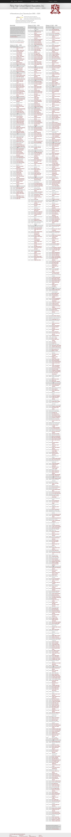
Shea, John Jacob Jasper (56, 459)
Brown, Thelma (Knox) (55, 153)
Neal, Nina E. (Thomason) (38, 211)
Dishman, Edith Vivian (37, 133)
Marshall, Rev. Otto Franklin (56, 345)
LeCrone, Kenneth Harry (56, 525)
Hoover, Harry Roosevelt (56, 45)
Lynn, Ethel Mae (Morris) (56, 428)
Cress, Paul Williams (55, 158)
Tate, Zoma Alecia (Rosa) (38, 122)
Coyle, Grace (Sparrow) (38, 153)
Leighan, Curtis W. (55, 618)
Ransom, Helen (18, 172)
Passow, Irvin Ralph (55, 540)
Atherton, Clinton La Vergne (20, 75)
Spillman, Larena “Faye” (56, 645)
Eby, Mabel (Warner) (55, 758)
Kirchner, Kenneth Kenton (38, 141)
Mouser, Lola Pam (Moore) (56, 65)
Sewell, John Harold (55, 72)
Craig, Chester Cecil (55, 304)
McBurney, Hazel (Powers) (38, 58)
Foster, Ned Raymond (55, 500)
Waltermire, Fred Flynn (37, 220)
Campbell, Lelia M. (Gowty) (56, 676)
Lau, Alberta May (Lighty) (56, 248)
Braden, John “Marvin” (55, 144)
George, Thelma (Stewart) (56, 593)
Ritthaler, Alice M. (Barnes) (20, 127)
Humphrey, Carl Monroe (56, 417)
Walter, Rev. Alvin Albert (56, 733)
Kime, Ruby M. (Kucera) (56, 700)
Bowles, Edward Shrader (38, 231)
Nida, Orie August (55, 720)
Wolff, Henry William (55, 562)
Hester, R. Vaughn (37, 235)
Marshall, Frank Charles (56, 183)
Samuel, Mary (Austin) (37, 100)
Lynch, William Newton (55, 788)
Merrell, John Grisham (55, 629)
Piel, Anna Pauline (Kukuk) (56, 725)
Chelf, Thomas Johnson (56, 211)
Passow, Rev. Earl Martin (56, 367)
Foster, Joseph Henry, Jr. (38, 159)
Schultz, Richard (19, 173)
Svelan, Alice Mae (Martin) (56, 371)
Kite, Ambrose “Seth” (55, 49)
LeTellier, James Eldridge (56, 701)
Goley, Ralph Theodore (55, 101)
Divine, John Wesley (55, 220)
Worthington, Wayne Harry (20, 146)
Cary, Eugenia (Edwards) (38, 183)
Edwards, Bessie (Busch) (38, 39)
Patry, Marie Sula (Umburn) (56, 188)
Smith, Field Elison (19, 62)
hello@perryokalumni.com (32, 836)
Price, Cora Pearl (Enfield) (20, 91)
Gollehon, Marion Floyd (20, 122)
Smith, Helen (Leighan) (55, 463)
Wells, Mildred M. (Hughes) (56, 279)
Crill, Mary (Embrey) (55, 159)
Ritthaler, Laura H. (55, 452)
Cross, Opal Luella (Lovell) (56, 493)
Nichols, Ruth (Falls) (19, 171)
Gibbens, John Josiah (19, 80)
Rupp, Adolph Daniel (55, 550)
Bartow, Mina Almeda (55, 293)
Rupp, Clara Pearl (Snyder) (56, 808)
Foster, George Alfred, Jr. (56, 231)
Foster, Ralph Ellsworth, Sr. (20, 157)
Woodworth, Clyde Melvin (20, 132)
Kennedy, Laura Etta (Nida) (56, 180)
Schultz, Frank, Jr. (37, 172)
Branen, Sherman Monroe (56, 209)
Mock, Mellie (18, 126)
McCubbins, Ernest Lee (38, 246)
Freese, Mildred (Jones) (20, 118)
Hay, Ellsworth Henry (55, 413)
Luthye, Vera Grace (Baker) (56, 526)
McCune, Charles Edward (20, 86)
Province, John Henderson (56, 638)
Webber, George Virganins (38, 106)
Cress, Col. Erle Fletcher (38, 48)
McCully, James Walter (55, 433)
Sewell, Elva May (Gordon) (56, 458)
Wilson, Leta (54, 380)
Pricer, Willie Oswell (55, 799)
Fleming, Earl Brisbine (19, 156)
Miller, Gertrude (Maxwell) (56, 436)
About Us (15, 1)
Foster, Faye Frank (37, 49)
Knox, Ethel (36, 199)
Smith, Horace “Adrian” (56, 127)
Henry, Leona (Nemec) (55, 509)
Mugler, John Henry (55, 118)
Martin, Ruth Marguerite (56, 252)
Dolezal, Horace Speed (37, 86)
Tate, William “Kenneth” (56, 650)
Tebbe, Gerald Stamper (38, 63)
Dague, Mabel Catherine (20, 76)
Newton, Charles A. (55, 122)
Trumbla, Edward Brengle (56, 277)
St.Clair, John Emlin (37, 105)
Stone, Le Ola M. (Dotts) (56, 731)
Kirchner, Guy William (37, 40)
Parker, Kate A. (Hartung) (56, 261)
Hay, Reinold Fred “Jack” (56, 415)
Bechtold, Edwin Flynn (55, 29)
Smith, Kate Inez (19, 143)
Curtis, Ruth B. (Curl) (55, 217)
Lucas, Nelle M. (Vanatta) (20, 162)
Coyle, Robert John (55, 216)
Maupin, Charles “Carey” (20, 141)
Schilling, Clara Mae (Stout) (56, 728)
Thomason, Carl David (55, 199)
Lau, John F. (54, 341)
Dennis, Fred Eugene (19, 152)
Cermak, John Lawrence (56, 395)
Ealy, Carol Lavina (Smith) (56, 225)
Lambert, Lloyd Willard (55, 54)
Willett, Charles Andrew (20, 131)
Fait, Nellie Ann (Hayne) (56, 164)
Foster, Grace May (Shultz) (56, 100)
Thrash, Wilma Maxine (55, 655)
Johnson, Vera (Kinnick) (56, 108)
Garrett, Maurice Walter (56, 686)
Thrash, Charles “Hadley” (56, 818)
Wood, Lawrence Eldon (37, 256)
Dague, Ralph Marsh (37, 112)
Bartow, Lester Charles (38, 127)
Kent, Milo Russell (55, 783)
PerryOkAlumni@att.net (13, 36)
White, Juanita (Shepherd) (56, 139)
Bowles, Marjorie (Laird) (56, 675)
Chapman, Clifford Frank (20, 50)
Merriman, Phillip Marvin (56, 712)
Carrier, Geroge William (56, 33)
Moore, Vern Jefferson (55, 717)
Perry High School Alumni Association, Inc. (55, 8)
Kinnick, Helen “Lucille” (20, 85)
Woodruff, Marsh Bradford (38, 79)
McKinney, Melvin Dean (38, 43)
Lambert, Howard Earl (19, 192)
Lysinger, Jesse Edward (20, 56)
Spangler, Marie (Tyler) (20, 111)
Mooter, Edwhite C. (55, 792)
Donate (36, 1)
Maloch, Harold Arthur (55, 705)
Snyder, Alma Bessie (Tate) (56, 133)
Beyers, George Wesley (20, 148)
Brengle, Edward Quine (38, 81)
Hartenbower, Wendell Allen (56, 597)
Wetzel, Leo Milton (55, 82)
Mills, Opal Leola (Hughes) (56, 437)
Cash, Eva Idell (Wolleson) (56, 298)
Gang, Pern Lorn (54, 773)
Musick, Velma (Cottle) (55, 359)
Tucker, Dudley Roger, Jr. (56, 560)
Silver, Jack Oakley (55, 643)
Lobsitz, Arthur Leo (19, 70)
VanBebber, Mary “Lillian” (56, 659)
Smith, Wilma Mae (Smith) (56, 813)
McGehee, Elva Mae (55, 116)
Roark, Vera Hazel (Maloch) (56, 123)
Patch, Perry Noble (55, 369)
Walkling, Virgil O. (55, 732)
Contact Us (50, 1)
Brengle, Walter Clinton (38, 110)
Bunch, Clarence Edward (56, 746)
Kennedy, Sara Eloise (55, 335)
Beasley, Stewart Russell (56, 741)
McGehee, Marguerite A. (56, 253)
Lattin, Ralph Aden (19, 105)
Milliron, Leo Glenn (55, 350)
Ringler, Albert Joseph (37, 61)
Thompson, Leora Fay (55, 76)
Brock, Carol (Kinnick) (55, 90)
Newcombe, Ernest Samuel (56, 66)
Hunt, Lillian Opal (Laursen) (56, 514)
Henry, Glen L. (54, 598)
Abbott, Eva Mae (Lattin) (56, 289)
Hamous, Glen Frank (55, 594)
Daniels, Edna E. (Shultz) (56, 401)
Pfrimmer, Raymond (55, 723)
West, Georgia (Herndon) (38, 44)
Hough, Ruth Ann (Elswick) (56, 235)
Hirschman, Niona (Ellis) (20, 123)
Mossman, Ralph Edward (56, 117)
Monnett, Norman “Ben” (20, 90)
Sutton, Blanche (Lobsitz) (20, 197)
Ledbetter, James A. (55, 55)
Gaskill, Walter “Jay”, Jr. (56, 319)
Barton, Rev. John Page (20, 187)
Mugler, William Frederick (56, 635)
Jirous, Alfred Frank (55, 331)
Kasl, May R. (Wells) (19, 191)
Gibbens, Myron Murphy (20, 121)
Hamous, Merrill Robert (56, 325)
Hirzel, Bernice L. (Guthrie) (38, 194)
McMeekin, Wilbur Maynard (56, 346)
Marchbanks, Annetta (55, 706)
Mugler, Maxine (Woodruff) (56, 257)
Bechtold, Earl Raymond (38, 128)
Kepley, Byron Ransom (55, 784)
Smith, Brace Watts (55, 556)
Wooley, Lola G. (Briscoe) (20, 96)
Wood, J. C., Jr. (54, 85)
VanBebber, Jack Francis (56, 658)
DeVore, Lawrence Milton (56, 756)
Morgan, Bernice (19, 57)
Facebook (55, 1)
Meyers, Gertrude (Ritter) (56, 256)
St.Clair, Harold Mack (37, 121)
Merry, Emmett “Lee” (55, 349)
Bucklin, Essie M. (19, 151)
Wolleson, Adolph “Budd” (56, 820)
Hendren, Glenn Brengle (56, 170)
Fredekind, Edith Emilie (55, 685)
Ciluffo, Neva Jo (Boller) (56, 396)
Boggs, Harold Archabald (56, 143)
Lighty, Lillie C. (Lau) (55, 702)
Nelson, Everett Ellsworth (20, 71)
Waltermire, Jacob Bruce (56, 819)
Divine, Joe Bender (55, 757)
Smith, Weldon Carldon (55, 644)
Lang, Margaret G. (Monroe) (56, 247)
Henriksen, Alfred (37, 90)
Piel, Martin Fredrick (55, 262)
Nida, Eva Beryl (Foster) (56, 793)
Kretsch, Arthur (54, 617)
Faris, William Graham (55, 761)
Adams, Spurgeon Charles (56, 478)
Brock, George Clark (37, 132)
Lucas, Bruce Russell (19, 161)
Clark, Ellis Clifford (55, 157)
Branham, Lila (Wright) (55, 210)
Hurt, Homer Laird (37, 195)
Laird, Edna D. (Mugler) (55, 243)
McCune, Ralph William (38, 142)
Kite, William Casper (37, 54)
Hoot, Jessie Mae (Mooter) (56, 416)
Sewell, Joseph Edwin (55, 126)
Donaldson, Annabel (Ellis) (38, 185)
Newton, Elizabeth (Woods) (56, 361)
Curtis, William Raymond (56, 308)
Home (12, 1)
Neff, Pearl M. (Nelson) (55, 360)
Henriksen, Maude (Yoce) (38, 91)
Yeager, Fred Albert (55, 665)
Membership (20, 1)
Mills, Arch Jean (36, 168)
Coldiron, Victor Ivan (55, 303)
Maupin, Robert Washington (20, 108)
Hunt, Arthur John (55, 777)
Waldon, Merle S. (37, 219)
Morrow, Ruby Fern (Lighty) (56, 438)
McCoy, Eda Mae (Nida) (55, 623)
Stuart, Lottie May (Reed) (20, 178)
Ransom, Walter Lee (19, 92)
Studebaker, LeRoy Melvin (56, 370)
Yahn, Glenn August (55, 738)
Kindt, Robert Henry (55, 608)
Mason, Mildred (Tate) (55, 56)
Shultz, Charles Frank (37, 173)
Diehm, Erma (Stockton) (56, 219)
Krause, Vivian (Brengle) (38, 55)
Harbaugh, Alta (54, 412)
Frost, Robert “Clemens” (56, 315)
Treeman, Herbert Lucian (20, 112)
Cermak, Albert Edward (56, 578)
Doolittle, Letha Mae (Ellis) (56, 406)
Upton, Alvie (18, 198)
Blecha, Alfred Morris (55, 674)
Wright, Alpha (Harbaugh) (56, 474)
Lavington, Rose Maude (56, 427)
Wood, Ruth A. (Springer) (56, 381)
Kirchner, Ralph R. (37, 53)
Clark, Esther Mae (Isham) (38, 184)
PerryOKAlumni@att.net (55, 829)
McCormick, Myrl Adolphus (56, 622)
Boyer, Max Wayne (55, 294)
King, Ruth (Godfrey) (55, 609)
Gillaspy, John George (55, 774)
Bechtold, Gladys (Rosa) (38, 152)
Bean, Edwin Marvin (19, 188)
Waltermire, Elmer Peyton (56, 561)
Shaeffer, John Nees (37, 120)
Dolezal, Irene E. (54, 309)
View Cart (32, 1)
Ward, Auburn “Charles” (56, 278)
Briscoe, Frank (36, 111)
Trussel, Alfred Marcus (55, 656)
